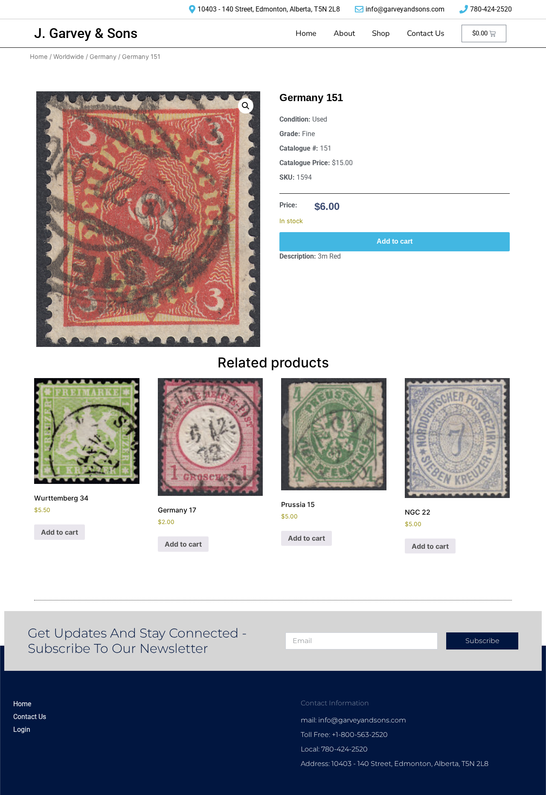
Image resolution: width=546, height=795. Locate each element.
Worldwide (68, 57)
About (344, 33)
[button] (245, 106)
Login (21, 729)
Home (306, 33)
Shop (381, 33)
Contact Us (425, 33)
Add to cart (394, 241)
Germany (103, 57)
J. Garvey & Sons (85, 33)
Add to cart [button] (59, 532)
